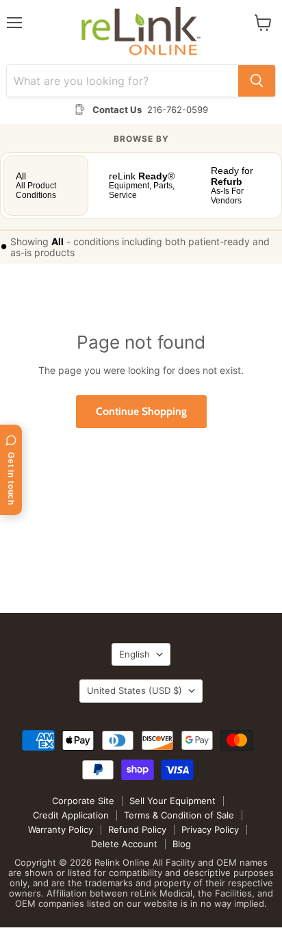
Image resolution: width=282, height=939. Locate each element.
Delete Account (124, 843)
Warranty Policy (60, 829)
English (134, 654)
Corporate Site (83, 800)
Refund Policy (137, 829)
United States (134, 690)
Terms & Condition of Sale (179, 815)
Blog (181, 843)
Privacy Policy (210, 829)
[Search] (256, 81)
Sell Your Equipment (172, 800)
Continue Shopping (141, 411)
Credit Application (71, 815)
